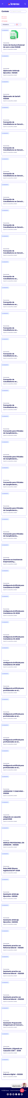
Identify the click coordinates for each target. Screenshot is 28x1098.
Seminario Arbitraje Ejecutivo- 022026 (11, 921)
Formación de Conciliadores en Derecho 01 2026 (13, 123)
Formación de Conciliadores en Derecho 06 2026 (13, 252)
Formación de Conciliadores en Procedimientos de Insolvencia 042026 (11, 355)
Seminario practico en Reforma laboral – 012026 (13, 947)
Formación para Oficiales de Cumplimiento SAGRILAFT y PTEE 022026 (13, 458)
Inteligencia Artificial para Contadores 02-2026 (13, 612)
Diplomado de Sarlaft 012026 (11, 97)
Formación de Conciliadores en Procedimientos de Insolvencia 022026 (11, 303)
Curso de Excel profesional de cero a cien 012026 (14, 46)
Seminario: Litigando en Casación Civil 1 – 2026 (12, 1050)
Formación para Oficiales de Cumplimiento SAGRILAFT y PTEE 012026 (13, 432)
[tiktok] (16, 1094)
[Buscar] (25, 4)
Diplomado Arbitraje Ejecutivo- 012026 (11, 72)
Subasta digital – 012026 (13, 1074)
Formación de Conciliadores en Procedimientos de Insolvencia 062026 (11, 406)
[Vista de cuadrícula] (17, 25)
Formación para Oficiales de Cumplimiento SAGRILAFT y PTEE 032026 (13, 483)
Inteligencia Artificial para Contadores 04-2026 (13, 664)
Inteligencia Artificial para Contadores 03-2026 (13, 638)
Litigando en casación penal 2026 (12, 818)
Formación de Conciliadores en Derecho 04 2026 (13, 200)
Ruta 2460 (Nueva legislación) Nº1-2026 (11, 869)
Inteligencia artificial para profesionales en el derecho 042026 (13, 766)
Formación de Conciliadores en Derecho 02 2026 (13, 149)
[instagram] (11, 1094)
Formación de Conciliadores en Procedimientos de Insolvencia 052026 (11, 381)
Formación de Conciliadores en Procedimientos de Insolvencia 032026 (11, 329)
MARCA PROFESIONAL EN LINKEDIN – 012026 (13, 844)
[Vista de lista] (19, 25)
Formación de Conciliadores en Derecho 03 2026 (13, 175)
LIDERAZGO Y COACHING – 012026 (13, 792)
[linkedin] (13, 1094)
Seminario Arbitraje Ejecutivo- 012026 (11, 895)
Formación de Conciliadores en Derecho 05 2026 (13, 226)
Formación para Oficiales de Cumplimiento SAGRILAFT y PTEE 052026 (13, 535)
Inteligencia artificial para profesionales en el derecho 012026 (13, 689)
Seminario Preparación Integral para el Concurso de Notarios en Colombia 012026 (13, 1024)
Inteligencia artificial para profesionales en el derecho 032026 (13, 741)
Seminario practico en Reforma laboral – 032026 (13, 998)
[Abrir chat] (24, 1085)
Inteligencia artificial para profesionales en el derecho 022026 (13, 715)
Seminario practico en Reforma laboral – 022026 (13, 972)
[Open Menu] (2, 3)
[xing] (19, 1094)
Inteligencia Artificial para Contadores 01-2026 (13, 586)
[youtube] (22, 1094)
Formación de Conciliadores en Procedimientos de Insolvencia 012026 (11, 278)
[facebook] (8, 1094)
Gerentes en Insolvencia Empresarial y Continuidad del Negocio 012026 (13, 561)
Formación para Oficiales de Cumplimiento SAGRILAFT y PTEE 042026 (14, 509)
